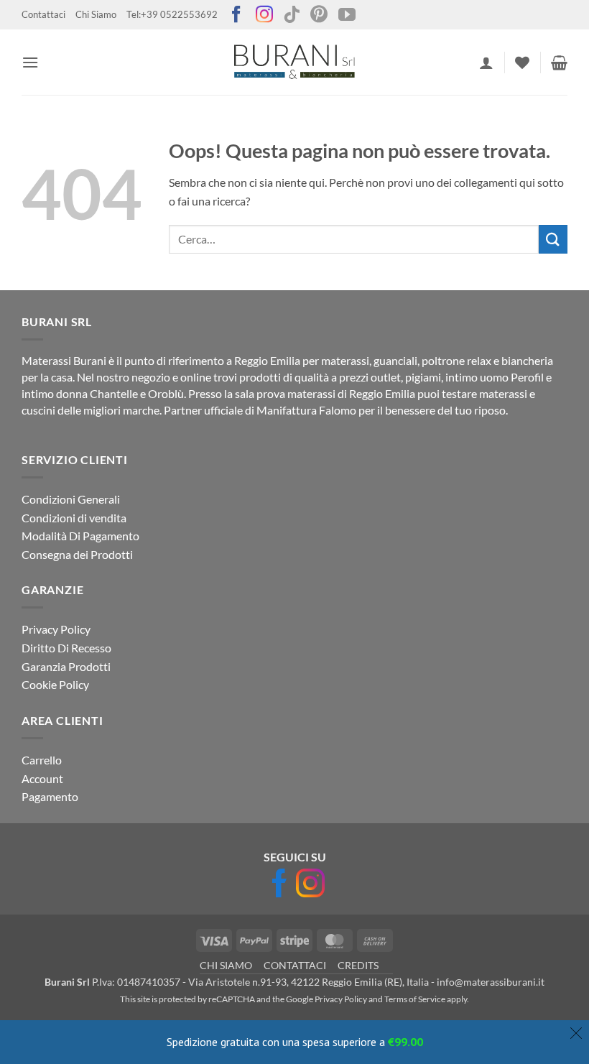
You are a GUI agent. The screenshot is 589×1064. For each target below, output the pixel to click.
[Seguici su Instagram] (264, 15)
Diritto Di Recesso (66, 647)
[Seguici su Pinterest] (319, 15)
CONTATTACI (295, 965)
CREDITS (358, 965)
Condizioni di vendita (74, 517)
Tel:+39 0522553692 (172, 14)
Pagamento (50, 796)
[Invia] (553, 239)
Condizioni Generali (71, 499)
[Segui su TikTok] (291, 15)
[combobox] (354, 239)
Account (42, 778)
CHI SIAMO (226, 965)
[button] (30, 62)
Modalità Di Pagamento (80, 535)
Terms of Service (414, 999)
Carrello (42, 760)
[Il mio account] (486, 62)
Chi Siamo (95, 14)
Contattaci (43, 14)
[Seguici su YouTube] (347, 15)
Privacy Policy (56, 629)
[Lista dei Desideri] (522, 62)
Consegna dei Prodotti (77, 554)
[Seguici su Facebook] (236, 15)
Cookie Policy (55, 684)
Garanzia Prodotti (66, 666)
